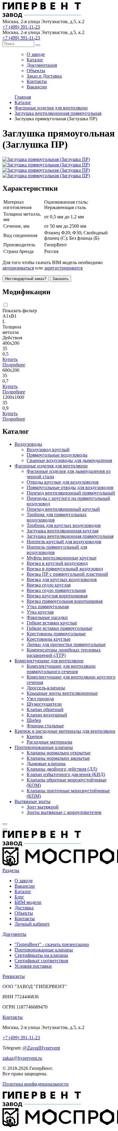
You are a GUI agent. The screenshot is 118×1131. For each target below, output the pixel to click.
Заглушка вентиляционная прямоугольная (70, 536)
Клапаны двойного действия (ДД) (62, 769)
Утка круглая (40, 612)
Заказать (60, 278)
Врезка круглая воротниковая (57, 595)
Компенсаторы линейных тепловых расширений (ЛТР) (64, 652)
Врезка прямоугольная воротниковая (65, 601)
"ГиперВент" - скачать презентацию (52, 944)
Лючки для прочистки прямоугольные (66, 644)
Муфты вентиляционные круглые (62, 557)
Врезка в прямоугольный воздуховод (65, 568)
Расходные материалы (49, 741)
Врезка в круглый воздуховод (57, 563)
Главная (23, 97)
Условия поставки (33, 966)
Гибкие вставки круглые (52, 622)
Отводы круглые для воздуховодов (63, 482)
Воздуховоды (28, 444)
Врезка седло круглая (48, 584)
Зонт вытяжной (43, 806)
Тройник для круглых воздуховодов (64, 525)
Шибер (34, 720)
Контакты (37, 81)
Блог (19, 896)
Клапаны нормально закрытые (58, 758)
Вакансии (37, 86)
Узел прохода (40, 698)
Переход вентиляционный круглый (63, 509)
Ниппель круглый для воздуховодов (64, 541)
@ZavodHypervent (41, 1047)
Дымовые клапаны (46, 763)
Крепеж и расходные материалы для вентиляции (65, 731)
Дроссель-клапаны (46, 687)
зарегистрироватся (63, 267)
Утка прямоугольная (48, 606)
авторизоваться (18, 267)
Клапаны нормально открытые (58, 752)
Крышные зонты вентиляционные (62, 693)
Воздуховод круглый (48, 449)
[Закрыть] (4, 824)
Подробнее (13, 364)
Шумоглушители (44, 704)
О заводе (36, 54)
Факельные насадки (47, 617)
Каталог (35, 59)
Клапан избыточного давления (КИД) (66, 774)
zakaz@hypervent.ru (22, 1058)
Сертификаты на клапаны (41, 955)
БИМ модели (28, 902)
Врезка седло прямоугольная (56, 590)
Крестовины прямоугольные (56, 633)
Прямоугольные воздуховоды (57, 455)
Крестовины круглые (48, 639)
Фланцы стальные (45, 725)
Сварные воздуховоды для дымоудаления (69, 460)
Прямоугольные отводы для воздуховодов (70, 487)
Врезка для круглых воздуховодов (62, 579)
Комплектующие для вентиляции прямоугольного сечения (61, 669)
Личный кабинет (32, 923)
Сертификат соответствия (41, 960)
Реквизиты (13, 976)
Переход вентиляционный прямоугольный (71, 492)
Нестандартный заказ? (25, 278)
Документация (42, 65)
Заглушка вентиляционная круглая (62, 530)
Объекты (36, 70)
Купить (10, 359)
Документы (14, 934)
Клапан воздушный (47, 714)
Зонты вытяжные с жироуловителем (64, 812)
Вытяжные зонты (33, 801)
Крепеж (35, 736)
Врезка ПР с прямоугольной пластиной (67, 574)
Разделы (10, 870)
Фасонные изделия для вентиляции (51, 465)
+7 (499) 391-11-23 (21, 26)
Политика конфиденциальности (35, 1083)
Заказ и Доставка (44, 76)
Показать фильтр (19, 310)
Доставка (24, 907)
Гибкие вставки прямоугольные (59, 628)
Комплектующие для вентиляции (49, 660)
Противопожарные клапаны (44, 747)
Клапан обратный (45, 709)
